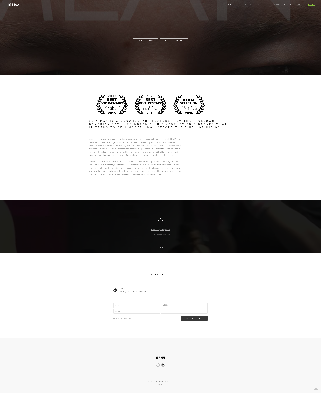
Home (229, 5)
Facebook (289, 5)
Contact (276, 5)
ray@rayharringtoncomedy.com (132, 291)
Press (266, 5)
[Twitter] (163, 364)
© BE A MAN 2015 (160, 381)
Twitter (301, 5)
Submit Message (194, 318)
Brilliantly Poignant (160, 229)
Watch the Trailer (174, 41)
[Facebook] (157, 364)
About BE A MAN (145, 41)
